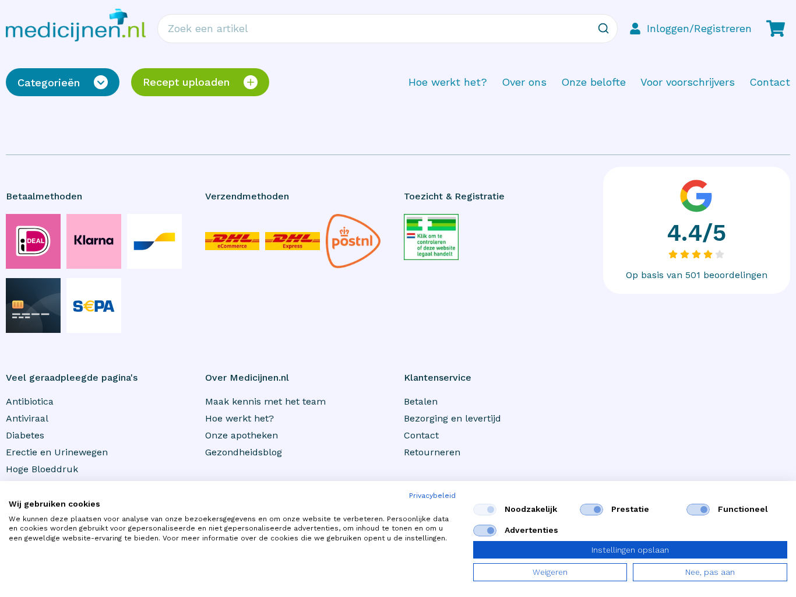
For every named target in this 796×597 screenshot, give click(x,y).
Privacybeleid (432, 495)
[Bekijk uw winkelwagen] (775, 28)
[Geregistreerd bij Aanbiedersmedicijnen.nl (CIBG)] (431, 236)
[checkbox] (484, 509)
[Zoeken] (603, 28)
